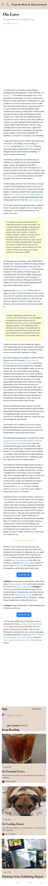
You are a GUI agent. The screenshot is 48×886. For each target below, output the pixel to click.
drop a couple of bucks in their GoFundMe (18, 640)
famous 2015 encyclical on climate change (25, 194)
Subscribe (16, 725)
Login (8, 725)
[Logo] (7, 4)
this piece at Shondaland (23, 587)
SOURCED (19, 565)
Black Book (25, 563)
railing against (12, 176)
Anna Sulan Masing (19, 560)
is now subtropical (34, 200)
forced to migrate (25, 269)
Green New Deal (21, 290)
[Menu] (3, 4)
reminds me (19, 486)
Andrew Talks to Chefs (18, 584)
